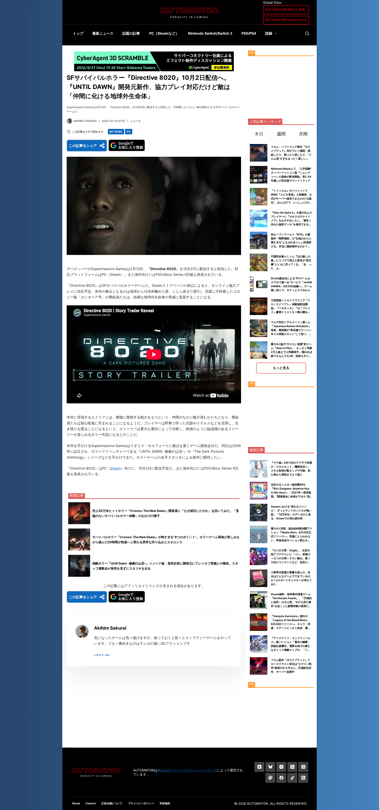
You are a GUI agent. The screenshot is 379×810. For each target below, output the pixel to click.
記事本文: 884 (102, 655)
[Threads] (303, 767)
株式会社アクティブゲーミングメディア (187, 770)
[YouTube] (259, 767)
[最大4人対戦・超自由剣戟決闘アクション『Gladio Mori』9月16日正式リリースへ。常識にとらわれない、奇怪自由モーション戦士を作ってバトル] (258, 534)
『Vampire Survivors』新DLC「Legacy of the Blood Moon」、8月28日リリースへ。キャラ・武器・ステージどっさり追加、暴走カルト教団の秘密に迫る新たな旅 (291, 624)
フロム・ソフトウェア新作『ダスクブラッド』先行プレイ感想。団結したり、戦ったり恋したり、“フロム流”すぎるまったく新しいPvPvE (291, 154)
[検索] (307, 33)
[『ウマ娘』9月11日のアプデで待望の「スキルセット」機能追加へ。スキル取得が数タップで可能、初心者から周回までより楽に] (258, 468)
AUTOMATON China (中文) (286, 20)
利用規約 (165, 803)
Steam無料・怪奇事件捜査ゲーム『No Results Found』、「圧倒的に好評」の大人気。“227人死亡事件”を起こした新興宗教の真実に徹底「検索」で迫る (291, 602)
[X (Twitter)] (292, 767)
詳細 (268, 33)
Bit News (116, 131)
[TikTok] (292, 778)
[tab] (259, 134)
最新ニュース (102, 33)
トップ (78, 33)
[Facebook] (281, 778)
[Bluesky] (270, 767)
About (76, 803)
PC (129, 131)
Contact (91, 803)
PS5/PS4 (248, 33)
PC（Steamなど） (164, 33)
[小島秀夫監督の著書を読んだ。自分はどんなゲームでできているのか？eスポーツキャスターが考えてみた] (258, 578)
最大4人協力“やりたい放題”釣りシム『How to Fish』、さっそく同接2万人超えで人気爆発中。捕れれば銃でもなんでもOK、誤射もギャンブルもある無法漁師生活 (291, 351)
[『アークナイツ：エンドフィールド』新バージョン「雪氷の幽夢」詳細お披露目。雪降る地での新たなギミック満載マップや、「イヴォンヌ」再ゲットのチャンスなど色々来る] (258, 644)
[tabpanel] (281, 258)
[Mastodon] (270, 778)
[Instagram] (281, 767)
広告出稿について (111, 803)
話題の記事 (131, 33)
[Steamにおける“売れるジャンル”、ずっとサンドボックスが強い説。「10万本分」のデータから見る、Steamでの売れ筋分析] (258, 512)
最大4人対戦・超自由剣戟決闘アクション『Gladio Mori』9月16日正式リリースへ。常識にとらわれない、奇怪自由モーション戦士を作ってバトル (291, 536)
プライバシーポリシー (141, 803)
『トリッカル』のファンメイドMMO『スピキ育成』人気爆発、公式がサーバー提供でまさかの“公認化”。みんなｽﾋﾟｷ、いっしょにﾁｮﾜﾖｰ (291, 198)
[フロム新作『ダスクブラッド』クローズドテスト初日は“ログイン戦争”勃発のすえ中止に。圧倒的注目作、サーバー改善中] (258, 666)
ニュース (135, 121)
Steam (115, 468)
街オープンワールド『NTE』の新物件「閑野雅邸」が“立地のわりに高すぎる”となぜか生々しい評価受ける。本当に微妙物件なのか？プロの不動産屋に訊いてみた (291, 242)
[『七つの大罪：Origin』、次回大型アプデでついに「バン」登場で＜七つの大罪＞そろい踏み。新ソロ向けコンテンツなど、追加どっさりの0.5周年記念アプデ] (258, 556)
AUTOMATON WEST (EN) (285, 9)
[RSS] (303, 778)
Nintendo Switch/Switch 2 (210, 33)
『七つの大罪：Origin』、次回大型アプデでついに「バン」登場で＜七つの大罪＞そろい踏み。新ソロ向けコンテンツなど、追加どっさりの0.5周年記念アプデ (290, 558)
